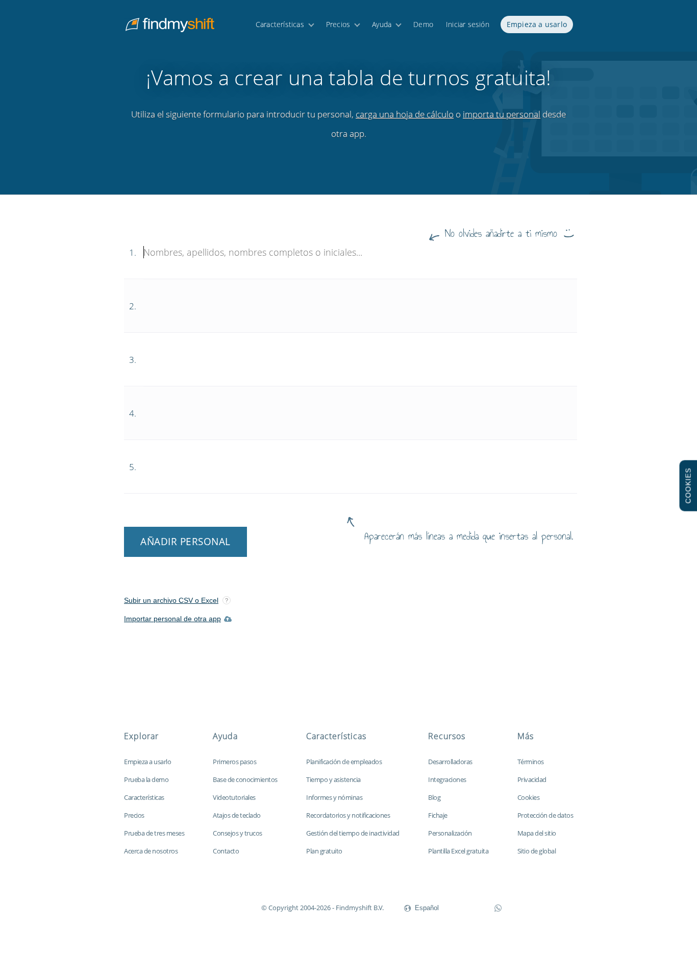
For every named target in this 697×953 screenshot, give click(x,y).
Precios (338, 24)
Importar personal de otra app (172, 619)
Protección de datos (545, 815)
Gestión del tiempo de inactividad (353, 833)
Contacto (226, 851)
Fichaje (437, 815)
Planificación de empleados (344, 761)
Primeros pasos (234, 761)
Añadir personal (185, 541)
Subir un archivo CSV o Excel (171, 600)
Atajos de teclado (237, 815)
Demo (423, 24)
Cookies (528, 797)
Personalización (450, 833)
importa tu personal (501, 114)
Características (280, 24)
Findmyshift (210, 906)
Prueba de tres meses (154, 833)
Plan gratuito (324, 851)
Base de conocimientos (245, 779)
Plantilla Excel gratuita (458, 851)
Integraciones (447, 779)
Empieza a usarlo (537, 24)
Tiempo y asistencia (333, 779)
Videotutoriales (234, 797)
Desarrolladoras (450, 761)
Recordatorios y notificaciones (348, 815)
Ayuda (381, 24)
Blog (434, 797)
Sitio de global (536, 851)
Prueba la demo (146, 779)
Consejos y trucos (237, 833)
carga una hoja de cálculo (405, 114)
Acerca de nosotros (151, 851)
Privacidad (531, 779)
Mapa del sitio (536, 833)
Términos (530, 761)
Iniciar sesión (467, 24)
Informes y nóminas (334, 797)
